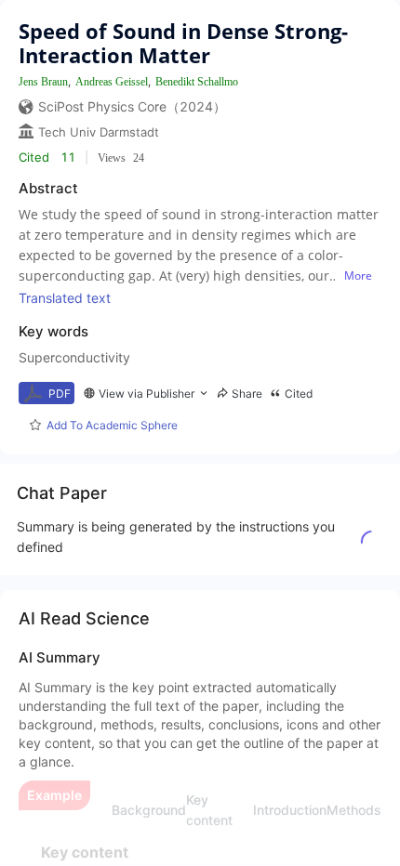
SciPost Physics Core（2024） (132, 106)
